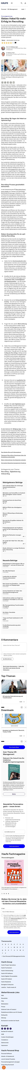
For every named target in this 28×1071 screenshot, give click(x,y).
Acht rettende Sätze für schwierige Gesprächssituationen (13, 486)
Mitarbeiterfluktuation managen (12, 535)
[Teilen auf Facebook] (8, 82)
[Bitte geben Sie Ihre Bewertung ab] (11, 43)
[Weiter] (25, 707)
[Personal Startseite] (5, 3)
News (3, 40)
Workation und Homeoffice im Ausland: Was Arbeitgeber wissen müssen (14, 493)
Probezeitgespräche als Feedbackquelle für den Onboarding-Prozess (13, 528)
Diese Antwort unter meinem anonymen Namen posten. (15, 654)
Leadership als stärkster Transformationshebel (10, 577)
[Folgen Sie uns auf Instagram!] (8, 1029)
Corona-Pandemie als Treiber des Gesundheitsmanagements (12, 591)
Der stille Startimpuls (9, 571)
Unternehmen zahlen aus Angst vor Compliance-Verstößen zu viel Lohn (13, 598)
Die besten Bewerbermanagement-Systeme (13, 463)
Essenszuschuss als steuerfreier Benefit (12, 500)
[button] (7, 659)
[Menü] (11, 3)
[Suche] (21, 3)
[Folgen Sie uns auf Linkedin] (2, 1029)
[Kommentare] (15, 43)
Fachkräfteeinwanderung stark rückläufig (12, 625)
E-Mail (3, 908)
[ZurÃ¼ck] (21, 707)
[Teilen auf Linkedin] (13, 82)
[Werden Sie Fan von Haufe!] (11, 1029)
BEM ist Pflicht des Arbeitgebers (12, 507)
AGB (24, 915)
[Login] (25, 3)
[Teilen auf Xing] (11, 82)
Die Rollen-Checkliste (9, 612)
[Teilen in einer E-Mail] (2, 82)
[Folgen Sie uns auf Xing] (5, 1029)
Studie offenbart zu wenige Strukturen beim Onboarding (14, 548)
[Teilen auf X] (5, 82)
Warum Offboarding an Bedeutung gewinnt (12, 513)
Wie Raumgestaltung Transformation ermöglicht (13, 605)
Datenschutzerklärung (16, 918)
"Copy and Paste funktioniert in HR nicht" (13, 618)
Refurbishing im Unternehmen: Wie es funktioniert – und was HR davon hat (13, 564)
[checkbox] (2, 654)
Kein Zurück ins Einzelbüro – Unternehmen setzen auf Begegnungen (14, 584)
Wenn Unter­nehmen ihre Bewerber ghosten (13, 460)
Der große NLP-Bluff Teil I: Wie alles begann (13, 541)
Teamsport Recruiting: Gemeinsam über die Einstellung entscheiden (13, 456)
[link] (3, 9)
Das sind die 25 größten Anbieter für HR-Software (13, 521)
